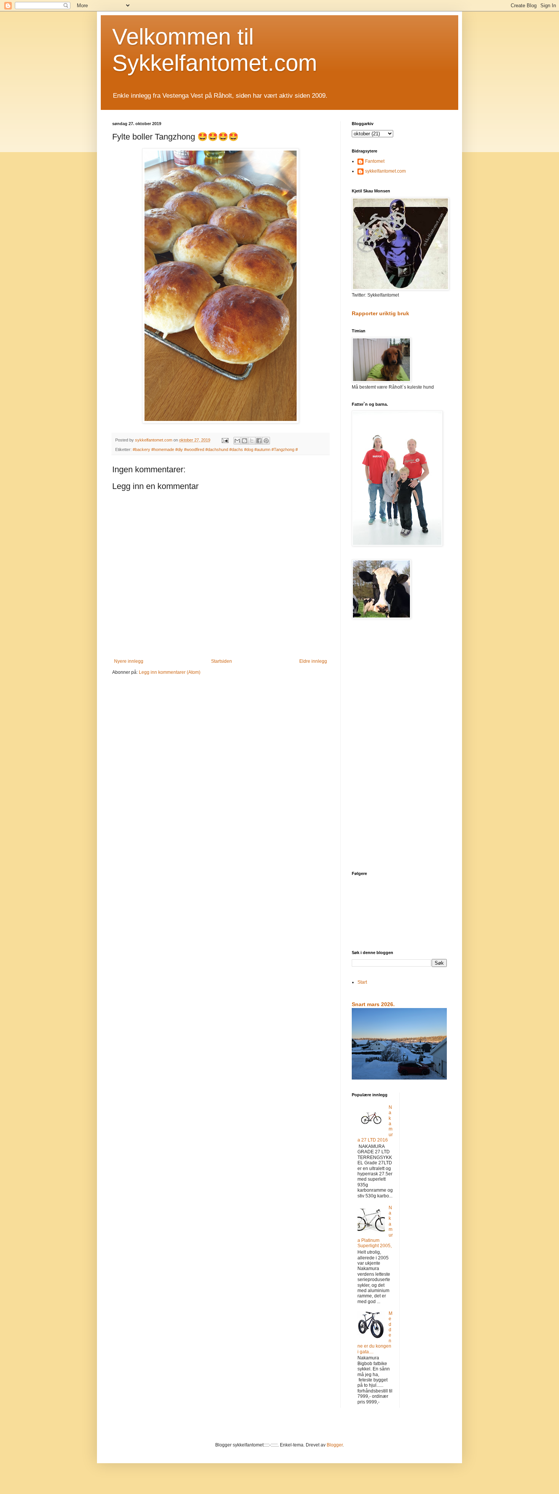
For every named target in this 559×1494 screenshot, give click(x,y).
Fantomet (374, 161)
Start (362, 982)
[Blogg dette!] (244, 441)
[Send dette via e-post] (237, 441)
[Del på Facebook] (259, 441)
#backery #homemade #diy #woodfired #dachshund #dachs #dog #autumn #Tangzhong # (215, 449)
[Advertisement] (399, 746)
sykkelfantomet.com (385, 171)
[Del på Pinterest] (266, 441)
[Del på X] (252, 441)
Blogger (335, 1445)
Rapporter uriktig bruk (380, 313)
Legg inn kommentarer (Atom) (169, 672)
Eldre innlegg (313, 661)
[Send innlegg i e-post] (225, 440)
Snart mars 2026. (373, 1004)
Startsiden (221, 661)
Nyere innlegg (128, 661)
